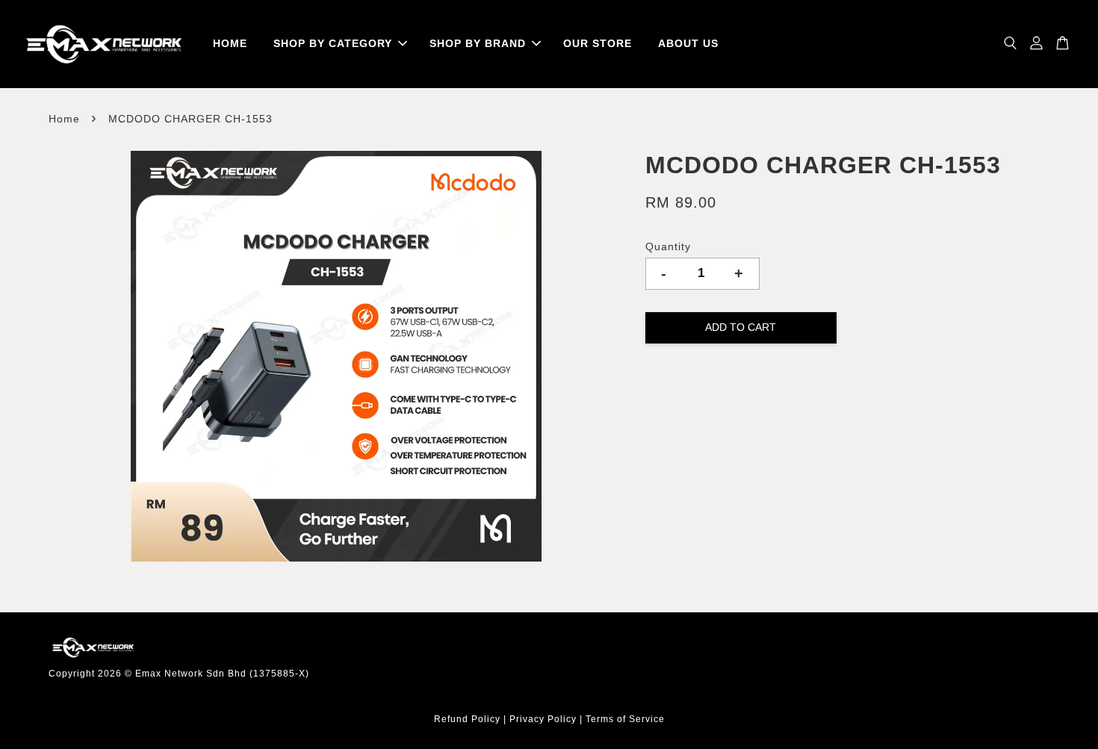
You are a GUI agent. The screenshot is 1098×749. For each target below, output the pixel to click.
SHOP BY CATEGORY (332, 43)
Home (64, 119)
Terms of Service (625, 719)
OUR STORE (597, 43)
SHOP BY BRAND (477, 43)
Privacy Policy (543, 719)
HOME (230, 43)
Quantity (668, 246)
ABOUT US (688, 43)
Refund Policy (467, 719)
